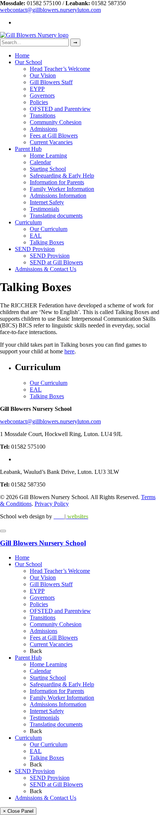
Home (22, 55)
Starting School (48, 169)
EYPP (37, 89)
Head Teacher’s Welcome (60, 69)
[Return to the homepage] (34, 35)
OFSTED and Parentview (60, 109)
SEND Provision (35, 249)
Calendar (40, 162)
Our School (28, 62)
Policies (39, 102)
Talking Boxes (47, 242)
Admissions (43, 129)
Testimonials (44, 209)
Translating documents (56, 215)
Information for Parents (57, 182)
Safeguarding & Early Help (62, 175)
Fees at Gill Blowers (54, 135)
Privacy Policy (52, 504)
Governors (42, 95)
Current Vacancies (51, 142)
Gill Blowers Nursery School (43, 543)
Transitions (42, 115)
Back (36, 651)
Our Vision (43, 75)
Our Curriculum (48, 229)
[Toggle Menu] (3, 531)
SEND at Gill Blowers (56, 262)
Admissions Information (58, 195)
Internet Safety (47, 202)
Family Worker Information (62, 189)
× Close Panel (18, 811)
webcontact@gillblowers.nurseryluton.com (50, 10)
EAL (36, 235)
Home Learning (48, 155)
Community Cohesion (55, 122)
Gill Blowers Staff (51, 82)
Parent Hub (28, 149)
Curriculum (28, 222)
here (69, 351)
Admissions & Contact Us (45, 269)
